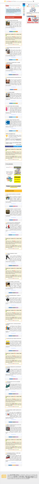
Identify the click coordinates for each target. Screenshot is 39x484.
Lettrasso (9, 7)
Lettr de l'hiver (19, 1)
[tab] (28, 6)
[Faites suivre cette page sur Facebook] (24, 4)
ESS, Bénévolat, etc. (18, 14)
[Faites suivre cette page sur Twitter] (24, 5)
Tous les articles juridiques (10, 14)
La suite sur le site (14, 57)
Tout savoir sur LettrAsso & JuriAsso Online (13, 44)
